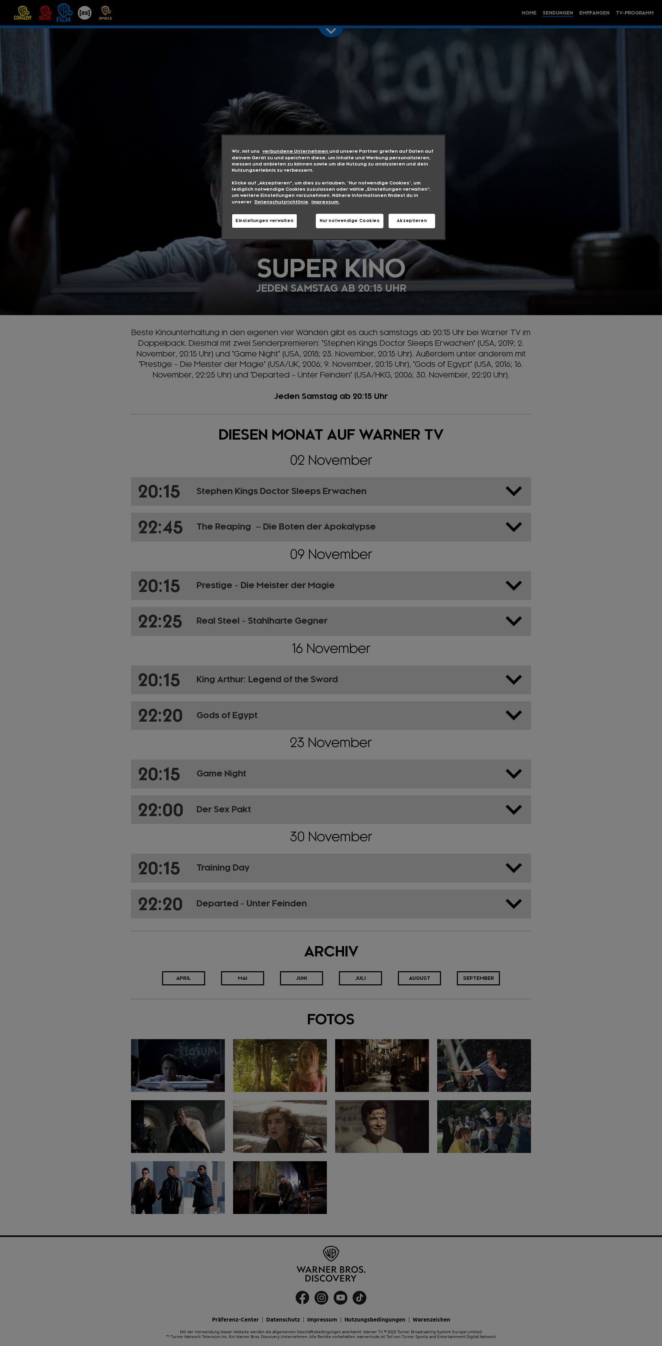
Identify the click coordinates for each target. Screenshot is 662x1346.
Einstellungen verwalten (264, 220)
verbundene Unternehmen (295, 151)
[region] (333, 187)
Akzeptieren (412, 220)
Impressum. (325, 202)
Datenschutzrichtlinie (281, 202)
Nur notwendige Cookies (350, 220)
